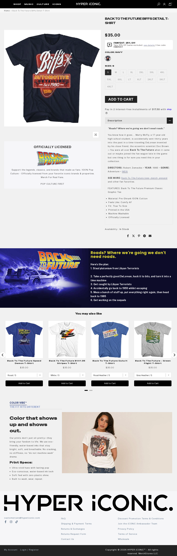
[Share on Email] (150, 236)
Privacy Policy (126, 528)
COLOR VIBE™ (18, 402)
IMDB (125, 171)
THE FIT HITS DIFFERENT (25, 406)
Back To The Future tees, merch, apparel (144, 178)
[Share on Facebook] (128, 236)
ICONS (56, 4)
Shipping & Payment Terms (76, 523)
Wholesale (123, 539)
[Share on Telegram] (144, 236)
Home (7, 11)
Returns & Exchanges (73, 528)
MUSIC (29, 4)
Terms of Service (127, 534)
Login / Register (29, 549)
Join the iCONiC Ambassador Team (137, 523)
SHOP (17, 4)
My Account (11, 549)
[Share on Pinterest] (139, 236)
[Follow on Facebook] (5, 522)
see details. (149, 45)
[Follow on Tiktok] (16, 522)
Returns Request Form (73, 534)
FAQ (63, 518)
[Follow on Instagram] (11, 522)
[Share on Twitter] (133, 236)
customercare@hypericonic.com (22, 517)
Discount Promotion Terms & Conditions (141, 518)
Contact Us (67, 539)
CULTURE (43, 4)
